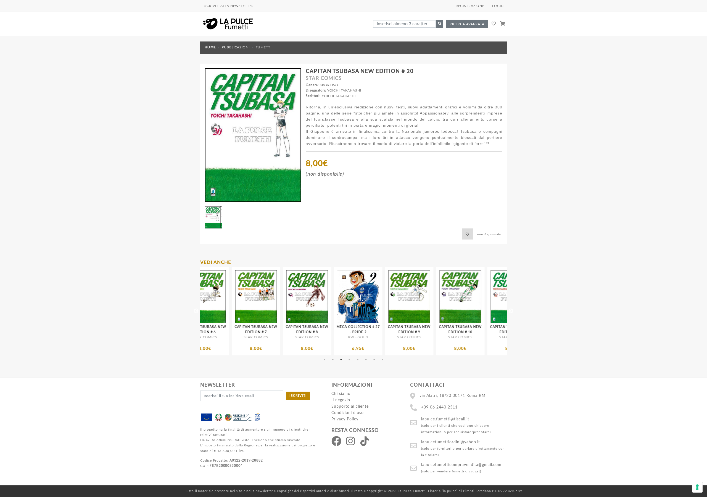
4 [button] (349, 359)
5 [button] (357, 359)
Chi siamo (340, 394)
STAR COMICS (324, 78)
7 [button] (374, 359)
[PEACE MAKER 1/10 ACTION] (495, 296)
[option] (239, 311)
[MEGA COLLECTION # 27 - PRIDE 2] (290, 296)
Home (210, 47)
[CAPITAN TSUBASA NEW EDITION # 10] (393, 296)
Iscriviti (298, 395)
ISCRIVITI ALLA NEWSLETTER (229, 5)
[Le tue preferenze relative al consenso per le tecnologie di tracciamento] (697, 487)
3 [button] (341, 359)
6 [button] (366, 359)
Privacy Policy (344, 419)
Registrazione (470, 5)
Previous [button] (196, 311)
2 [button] (333, 359)
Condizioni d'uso (347, 413)
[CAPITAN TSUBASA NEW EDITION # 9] (341, 296)
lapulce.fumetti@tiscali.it (445, 419)
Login (497, 5)
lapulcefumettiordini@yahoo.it (450, 442)
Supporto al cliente (350, 406)
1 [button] (324, 359)
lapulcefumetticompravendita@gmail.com (461, 465)
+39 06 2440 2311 (439, 407)
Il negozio (340, 400)
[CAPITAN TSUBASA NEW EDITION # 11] (444, 296)
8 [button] (382, 359)
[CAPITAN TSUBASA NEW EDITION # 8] (239, 296)
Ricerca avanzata (467, 24)
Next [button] (511, 311)
